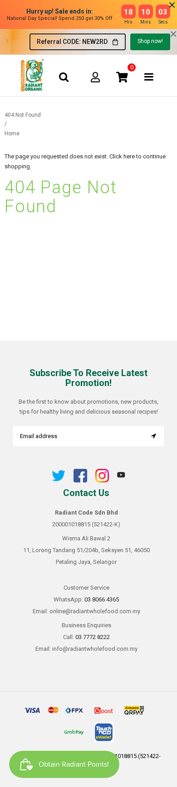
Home (12, 133)
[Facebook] (80, 480)
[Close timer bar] (172, 5)
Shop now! (150, 41)
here (129, 156)
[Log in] (95, 77)
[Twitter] (58, 480)
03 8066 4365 (101, 599)
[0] (122, 77)
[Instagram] (102, 480)
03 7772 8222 (92, 637)
